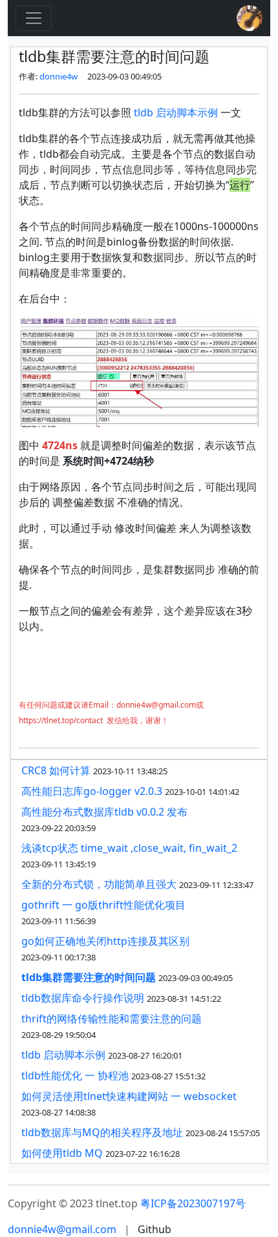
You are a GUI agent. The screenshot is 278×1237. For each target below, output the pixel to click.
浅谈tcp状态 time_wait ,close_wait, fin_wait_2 (129, 848)
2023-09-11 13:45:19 (58, 864)
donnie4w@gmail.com (62, 1229)
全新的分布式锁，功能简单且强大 (98, 884)
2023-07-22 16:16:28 (142, 1153)
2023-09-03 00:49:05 (195, 978)
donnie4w (58, 76)
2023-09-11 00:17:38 (58, 957)
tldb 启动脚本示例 (176, 112)
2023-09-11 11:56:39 (58, 921)
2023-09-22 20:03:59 (58, 828)
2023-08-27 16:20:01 (145, 1055)
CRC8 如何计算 (56, 770)
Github (154, 1229)
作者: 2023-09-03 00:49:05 (90, 76)
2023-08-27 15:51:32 (168, 1076)
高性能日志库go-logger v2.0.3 (91, 791)
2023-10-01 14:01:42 (202, 792)
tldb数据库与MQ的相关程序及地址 (102, 1132)
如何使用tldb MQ (62, 1153)
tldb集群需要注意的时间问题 (88, 977)
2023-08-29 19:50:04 (58, 1035)
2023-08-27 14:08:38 (58, 1112)
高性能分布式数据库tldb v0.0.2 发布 (104, 812)
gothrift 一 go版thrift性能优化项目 (103, 905)
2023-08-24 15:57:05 (223, 1133)
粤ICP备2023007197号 (193, 1203)
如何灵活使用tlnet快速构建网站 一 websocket (129, 1096)
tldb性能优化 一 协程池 (75, 1075)
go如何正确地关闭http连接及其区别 (105, 941)
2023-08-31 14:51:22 (184, 998)
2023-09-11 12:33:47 (216, 885)
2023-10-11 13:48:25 (130, 771)
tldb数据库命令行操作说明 (82, 998)
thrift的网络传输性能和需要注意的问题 (111, 1018)
